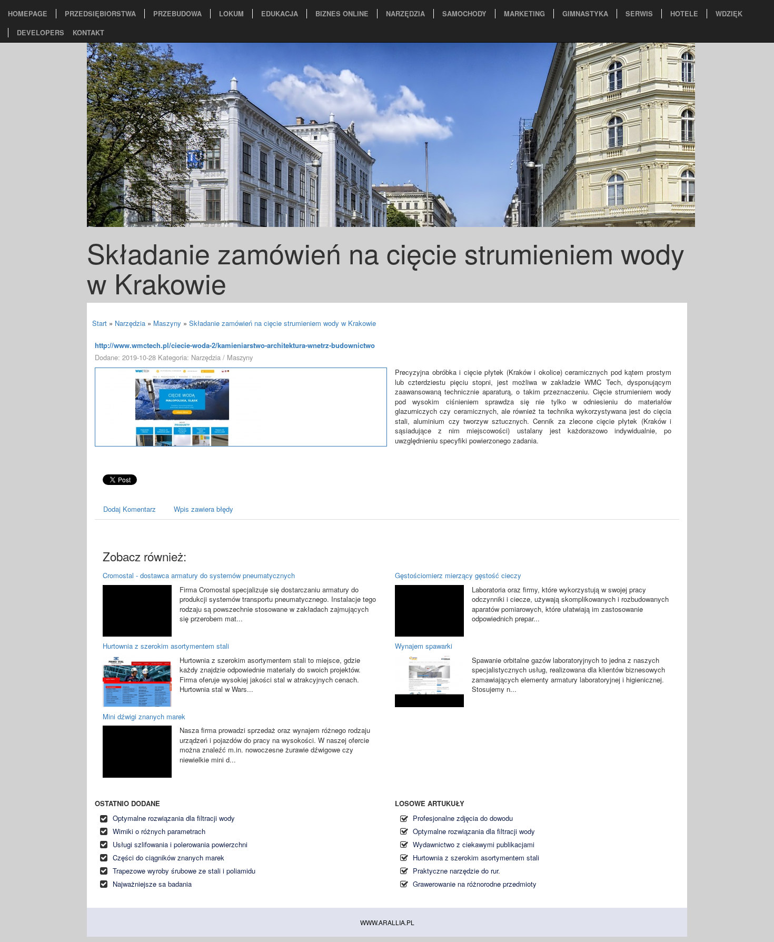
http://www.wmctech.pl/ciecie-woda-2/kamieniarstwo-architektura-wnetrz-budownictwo (235, 345)
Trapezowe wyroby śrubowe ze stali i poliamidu (184, 871)
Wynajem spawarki (423, 646)
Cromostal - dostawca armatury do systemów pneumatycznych (199, 575)
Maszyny (167, 323)
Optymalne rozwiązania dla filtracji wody (174, 818)
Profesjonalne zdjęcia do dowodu (463, 818)
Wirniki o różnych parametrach (159, 831)
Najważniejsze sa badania (152, 884)
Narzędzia (130, 323)
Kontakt (88, 32)
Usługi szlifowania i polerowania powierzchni (180, 844)
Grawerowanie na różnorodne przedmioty (475, 884)
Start (99, 323)
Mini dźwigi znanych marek (144, 716)
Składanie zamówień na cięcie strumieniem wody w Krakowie (282, 323)
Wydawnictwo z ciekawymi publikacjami (473, 844)
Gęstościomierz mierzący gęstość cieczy (458, 575)
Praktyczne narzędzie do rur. (456, 871)
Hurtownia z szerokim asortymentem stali (166, 646)
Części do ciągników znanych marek (168, 857)
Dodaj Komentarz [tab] (129, 509)
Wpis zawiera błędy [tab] (203, 509)
